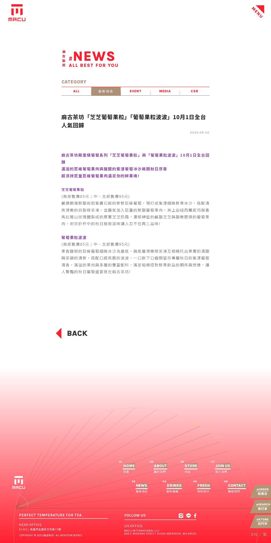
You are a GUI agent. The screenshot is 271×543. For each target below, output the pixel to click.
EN (254, 534)
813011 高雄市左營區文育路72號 (40, 529)
